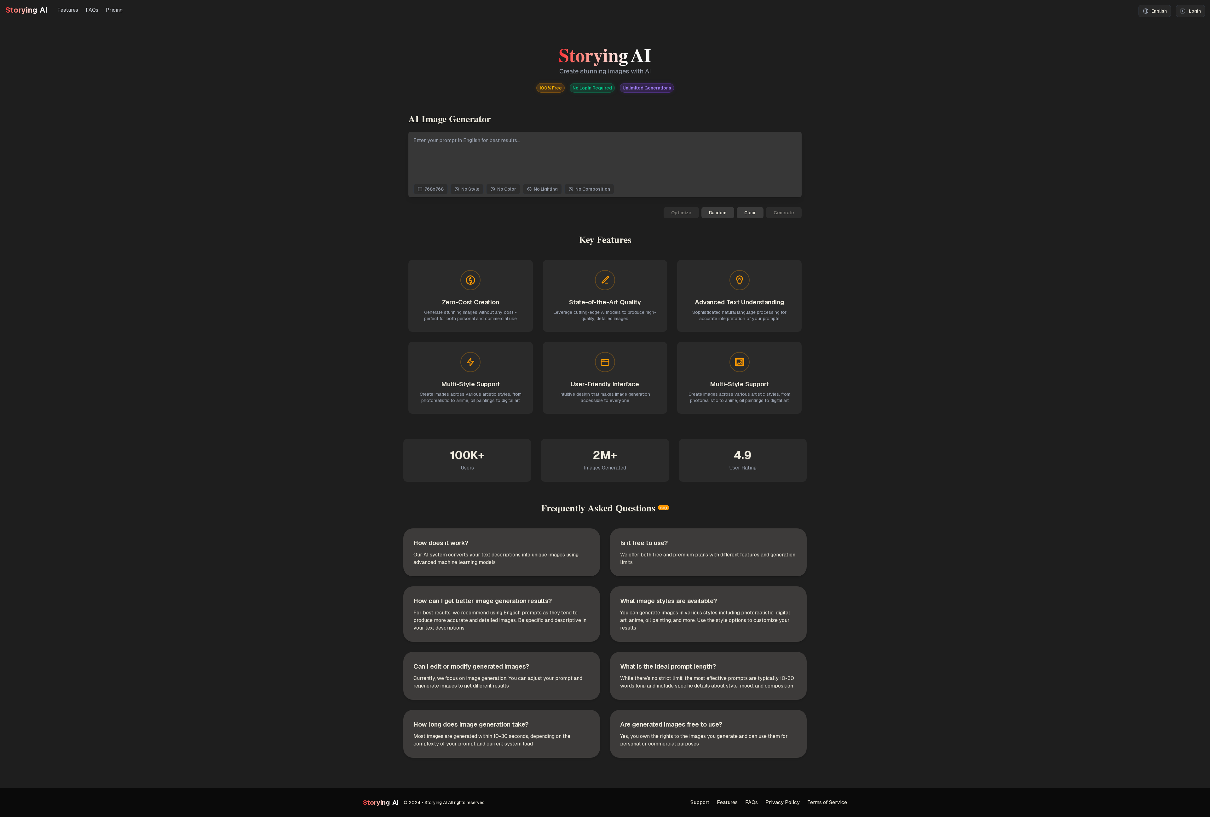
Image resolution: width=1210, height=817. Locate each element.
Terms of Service (827, 802)
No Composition (592, 189)
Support (699, 802)
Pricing (114, 10)
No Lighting (546, 189)
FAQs (92, 10)
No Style (470, 189)
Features (67, 10)
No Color (506, 189)
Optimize (681, 213)
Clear (750, 213)
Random (718, 213)
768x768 (434, 189)
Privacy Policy (782, 802)
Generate (784, 213)
